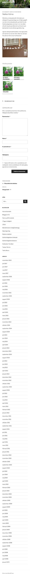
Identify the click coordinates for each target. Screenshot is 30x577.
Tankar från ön (6, 247)
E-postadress (6, 146)
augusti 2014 (6, 331)
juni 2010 (5, 474)
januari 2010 (5, 491)
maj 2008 (5, 555)
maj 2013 (5, 367)
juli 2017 (4, 263)
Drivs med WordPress (8, 573)
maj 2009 (5, 516)
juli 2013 (4, 361)
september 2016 (7, 276)
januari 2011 (5, 452)
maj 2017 (5, 270)
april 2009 (5, 520)
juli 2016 (4, 283)
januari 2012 (5, 413)
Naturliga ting (6, 231)
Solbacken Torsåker (8, 244)
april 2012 (5, 403)
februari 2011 (6, 448)
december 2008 (7, 533)
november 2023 (7, 260)
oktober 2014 (6, 325)
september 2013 (7, 354)
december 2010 (6, 455)
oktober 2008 (6, 539)
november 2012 (6, 380)
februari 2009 (6, 526)
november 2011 (6, 419)
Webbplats (5, 155)
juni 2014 (5, 338)
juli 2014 (4, 335)
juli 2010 (4, 471)
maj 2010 (5, 478)
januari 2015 (5, 319)
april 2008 (5, 559)
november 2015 (6, 293)
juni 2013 (5, 364)
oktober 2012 (6, 383)
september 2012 (7, 387)
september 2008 (7, 542)
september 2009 (7, 503)
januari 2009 (6, 529)
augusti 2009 (6, 507)
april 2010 (5, 481)
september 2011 (7, 426)
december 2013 (6, 351)
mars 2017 (5, 273)
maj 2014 (5, 341)
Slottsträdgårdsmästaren (9, 240)
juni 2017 (5, 267)
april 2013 (5, 370)
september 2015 (7, 296)
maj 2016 (5, 289)
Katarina (18, 11)
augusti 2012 (6, 390)
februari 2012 (6, 409)
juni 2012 (5, 396)
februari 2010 (6, 487)
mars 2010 (5, 484)
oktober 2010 (6, 461)
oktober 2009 (6, 500)
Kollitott (8, 2)
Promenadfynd (9, 101)
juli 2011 (4, 432)
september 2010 (7, 465)
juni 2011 (4, 435)
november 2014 (6, 322)
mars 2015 (5, 315)
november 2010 (6, 458)
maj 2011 (4, 439)
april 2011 (5, 442)
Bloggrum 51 (6, 214)
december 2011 (6, 416)
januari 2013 (5, 374)
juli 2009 (4, 510)
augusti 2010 (6, 468)
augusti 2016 (6, 280)
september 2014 (7, 328)
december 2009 (7, 494)
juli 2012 (4, 393)
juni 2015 (5, 306)
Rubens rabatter (7, 234)
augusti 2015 (6, 299)
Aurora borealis (6, 211)
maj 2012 (5, 400)
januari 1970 (5, 562)
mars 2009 (5, 523)
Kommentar (6, 116)
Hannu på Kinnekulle (8, 218)
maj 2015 (5, 309)
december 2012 (6, 377)
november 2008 (7, 536)
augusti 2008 (6, 546)
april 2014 (5, 344)
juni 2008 (5, 552)
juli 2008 (4, 549)
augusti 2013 (6, 357)
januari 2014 (5, 348)
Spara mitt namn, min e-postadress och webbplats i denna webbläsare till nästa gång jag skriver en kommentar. (15, 165)
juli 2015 (4, 302)
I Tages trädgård (7, 221)
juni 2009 (5, 513)
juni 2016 (5, 286)
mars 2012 (5, 406)
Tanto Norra (5, 250)
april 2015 (5, 312)
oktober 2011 (6, 422)
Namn (4, 138)
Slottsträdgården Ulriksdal (9, 237)
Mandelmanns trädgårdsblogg (10, 227)
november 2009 (7, 497)
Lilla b (4, 224)
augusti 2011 (6, 429)
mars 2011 (5, 445)
